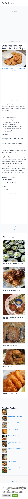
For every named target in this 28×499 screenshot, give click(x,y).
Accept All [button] (15, 495)
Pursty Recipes (7, 3)
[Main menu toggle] (25, 3)
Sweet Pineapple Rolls (13, 423)
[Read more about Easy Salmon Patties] (14, 332)
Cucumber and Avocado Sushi (13, 263)
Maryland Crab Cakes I (14, 435)
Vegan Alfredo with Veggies (15, 448)
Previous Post (14, 227)
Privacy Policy (14, 481)
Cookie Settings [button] (6, 495)
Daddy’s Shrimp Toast (10, 393)
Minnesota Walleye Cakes (11, 290)
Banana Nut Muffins (13, 410)
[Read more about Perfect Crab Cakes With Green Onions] (14, 304)
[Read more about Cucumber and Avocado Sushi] (14, 250)
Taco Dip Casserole (13, 429)
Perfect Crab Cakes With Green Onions (13, 317)
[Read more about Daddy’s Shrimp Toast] (14, 381)
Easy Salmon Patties (10, 345)
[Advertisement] (14, 26)
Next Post (14, 229)
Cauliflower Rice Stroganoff (15, 416)
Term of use (14, 483)
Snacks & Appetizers (19, 68)
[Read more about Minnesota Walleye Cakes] (14, 277)
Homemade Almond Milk (14, 455)
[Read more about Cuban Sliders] (14, 357)
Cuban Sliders (7, 367)
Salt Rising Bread (12, 461)
